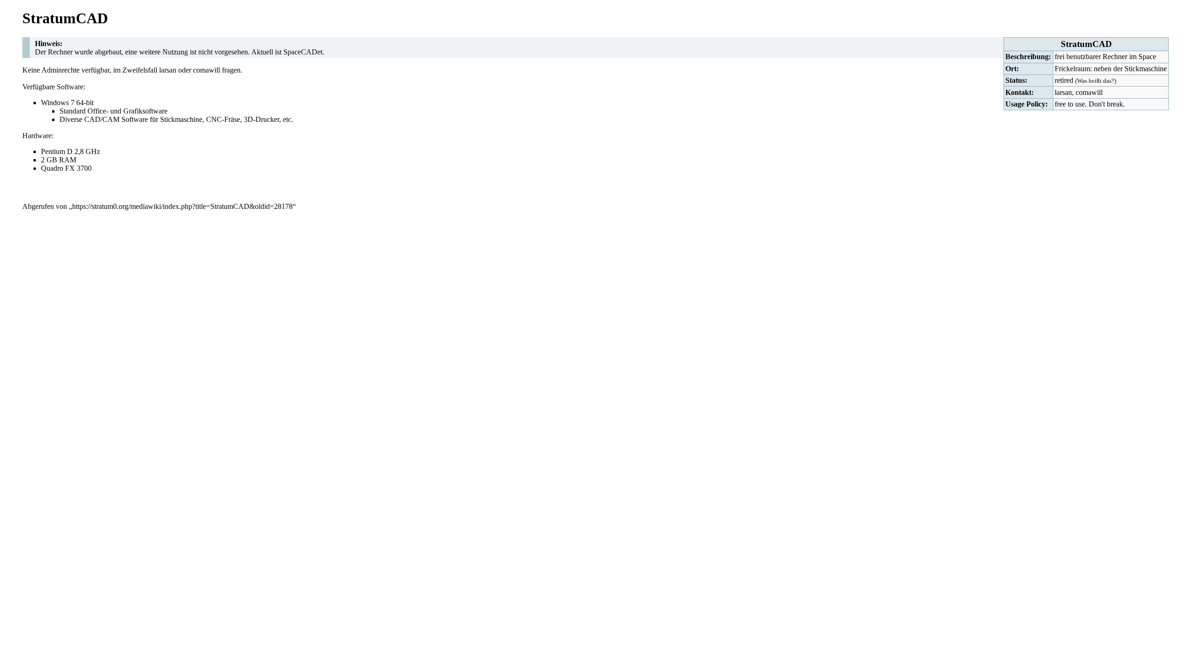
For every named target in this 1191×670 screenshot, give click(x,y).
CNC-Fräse (223, 119)
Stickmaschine (181, 119)
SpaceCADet (302, 52)
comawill (1089, 92)
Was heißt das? (1095, 80)
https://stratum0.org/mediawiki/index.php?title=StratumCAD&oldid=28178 (182, 206)
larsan (1063, 92)
